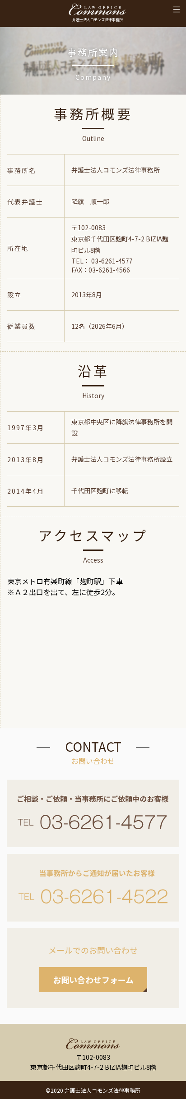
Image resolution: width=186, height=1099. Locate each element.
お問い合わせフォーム (93, 979)
